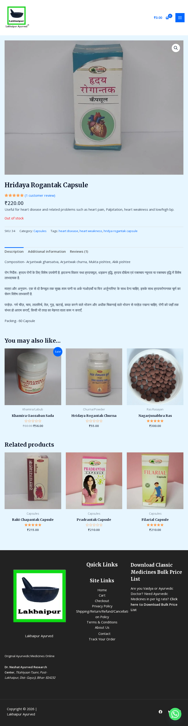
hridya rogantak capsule (121, 231)
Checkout (102, 600)
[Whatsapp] (175, 714)
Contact (104, 633)
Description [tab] (14, 251)
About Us (102, 627)
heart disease (68, 231)
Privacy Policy (102, 606)
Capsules (40, 231)
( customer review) (40, 195)
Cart (102, 595)
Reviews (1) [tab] (79, 251)
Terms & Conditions (102, 622)
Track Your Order (102, 639)
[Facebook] (160, 712)
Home (102, 590)
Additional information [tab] (47, 251)
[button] (176, 48)
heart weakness (91, 231)
